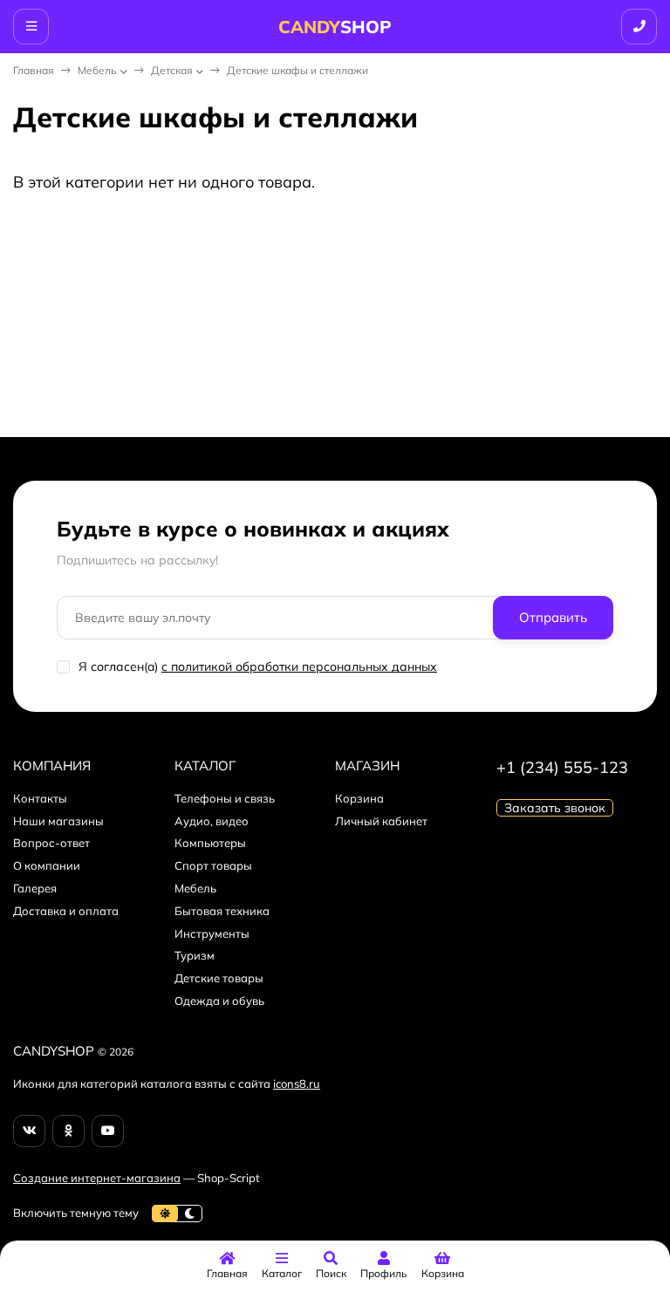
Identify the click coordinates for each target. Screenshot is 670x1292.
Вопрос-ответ (51, 843)
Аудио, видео (211, 821)
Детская (172, 70)
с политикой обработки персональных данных (299, 666)
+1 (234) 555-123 (562, 767)
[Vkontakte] (29, 1131)
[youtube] (108, 1131)
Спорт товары (213, 865)
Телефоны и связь (224, 798)
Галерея (35, 888)
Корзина (359, 798)
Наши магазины (58, 821)
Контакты (40, 798)
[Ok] (68, 1131)
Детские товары (218, 978)
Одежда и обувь (219, 1001)
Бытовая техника (222, 911)
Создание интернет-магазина (97, 1178)
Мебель (97, 70)
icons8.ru (296, 1083)
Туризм (194, 955)
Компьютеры (210, 843)
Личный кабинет (381, 821)
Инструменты (212, 933)
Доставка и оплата (66, 911)
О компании (46, 865)
